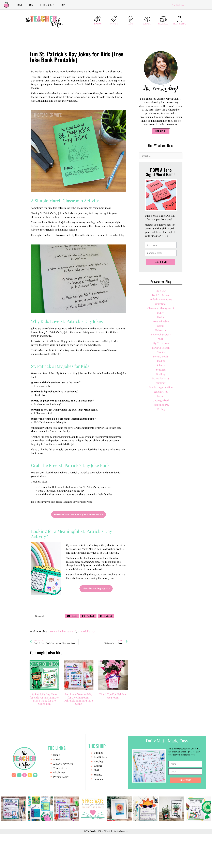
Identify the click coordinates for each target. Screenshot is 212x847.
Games (161, 325)
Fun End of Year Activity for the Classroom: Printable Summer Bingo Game (78, 699)
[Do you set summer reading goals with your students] (40, 808)
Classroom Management (160, 308)
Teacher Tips (179, 23)
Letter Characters (161, 334)
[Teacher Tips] (179, 19)
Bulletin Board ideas (161, 299)
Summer (161, 382)
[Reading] (97, 19)
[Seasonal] (163, 19)
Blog (30, 4)
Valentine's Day (160, 404)
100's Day (161, 290)
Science (147, 23)
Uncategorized (161, 400)
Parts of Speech (161, 347)
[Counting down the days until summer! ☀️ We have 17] (119, 808)
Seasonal (163, 23)
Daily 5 (160, 312)
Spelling (160, 374)
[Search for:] (160, 155)
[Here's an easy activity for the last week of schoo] (66, 808)
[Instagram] (14, 775)
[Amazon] (30, 775)
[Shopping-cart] (35, 775)
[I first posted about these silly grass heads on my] (171, 808)
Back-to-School (160, 295)
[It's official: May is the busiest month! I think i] (145, 808)
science (161, 365)
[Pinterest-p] (24, 775)
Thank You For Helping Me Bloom (112, 696)
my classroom (161, 343)
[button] (72, 616)
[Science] (146, 19)
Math (130, 23)
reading (160, 360)
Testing (161, 395)
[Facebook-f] (19, 775)
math (161, 338)
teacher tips (161, 391)
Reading (98, 23)
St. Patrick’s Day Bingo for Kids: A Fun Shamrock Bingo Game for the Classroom (44, 699)
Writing (114, 23)
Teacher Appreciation (161, 387)
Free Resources (46, 4)
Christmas (161, 303)
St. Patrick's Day (86, 631)
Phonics (160, 352)
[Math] (130, 19)
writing (161, 409)
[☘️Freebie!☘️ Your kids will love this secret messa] (198, 808)
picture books (160, 356)
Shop (62, 4)
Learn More (161, 131)
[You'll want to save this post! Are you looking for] (92, 808)
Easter (160, 316)
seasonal (71, 631)
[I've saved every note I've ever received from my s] (13, 808)
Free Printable (58, 631)
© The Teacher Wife (93, 831)
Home (19, 4)
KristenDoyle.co (121, 831)
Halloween (161, 330)
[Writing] (114, 19)
